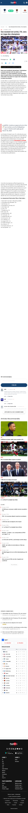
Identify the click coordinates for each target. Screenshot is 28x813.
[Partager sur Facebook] (14, 59)
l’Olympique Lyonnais (20, 140)
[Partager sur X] (2, 63)
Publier (14, 385)
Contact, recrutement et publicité (14, 796)
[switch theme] (24, 3)
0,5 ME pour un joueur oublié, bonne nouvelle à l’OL (14, 510)
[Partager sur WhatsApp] (10, 59)
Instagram (22, 802)
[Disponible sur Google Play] (9, 753)
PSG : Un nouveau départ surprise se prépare (14, 516)
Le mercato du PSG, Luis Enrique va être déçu (14, 539)
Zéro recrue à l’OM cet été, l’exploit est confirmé (12, 560)
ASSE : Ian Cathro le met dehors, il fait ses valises (13, 545)
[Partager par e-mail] (13, 63)
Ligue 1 (3, 497)
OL (1, 29)
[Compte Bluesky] (19, 749)
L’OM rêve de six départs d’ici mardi (11, 521)
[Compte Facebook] (9, 749)
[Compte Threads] (21, 749)
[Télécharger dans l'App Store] (18, 753)
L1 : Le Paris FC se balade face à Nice (12, 527)
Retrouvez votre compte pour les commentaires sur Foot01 (15, 798)
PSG (2, 457)
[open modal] (26, 2)
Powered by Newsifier (14, 808)
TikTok (8, 804)
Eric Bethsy (6, 56)
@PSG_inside (8, 125)
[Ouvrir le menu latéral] (1, 2)
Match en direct (8, 802)
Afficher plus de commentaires (14, 412)
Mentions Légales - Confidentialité (14, 794)
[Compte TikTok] (15, 749)
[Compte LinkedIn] (13, 749)
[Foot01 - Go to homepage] (14, 744)
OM (2, 477)
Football (22, 800)
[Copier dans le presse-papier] (9, 63)
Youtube (15, 802)
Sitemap (20, 804)
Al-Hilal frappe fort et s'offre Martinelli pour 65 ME (14, 553)
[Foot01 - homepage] (14, 2)
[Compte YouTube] (17, 749)
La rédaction (7, 800)
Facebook (14, 804)
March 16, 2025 (7, 130)
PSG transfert (15, 800)
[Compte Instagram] (11, 749)
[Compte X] (7, 749)
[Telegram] (5, 63)
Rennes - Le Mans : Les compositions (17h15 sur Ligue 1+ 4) (13, 533)
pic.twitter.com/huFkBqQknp (14, 127)
